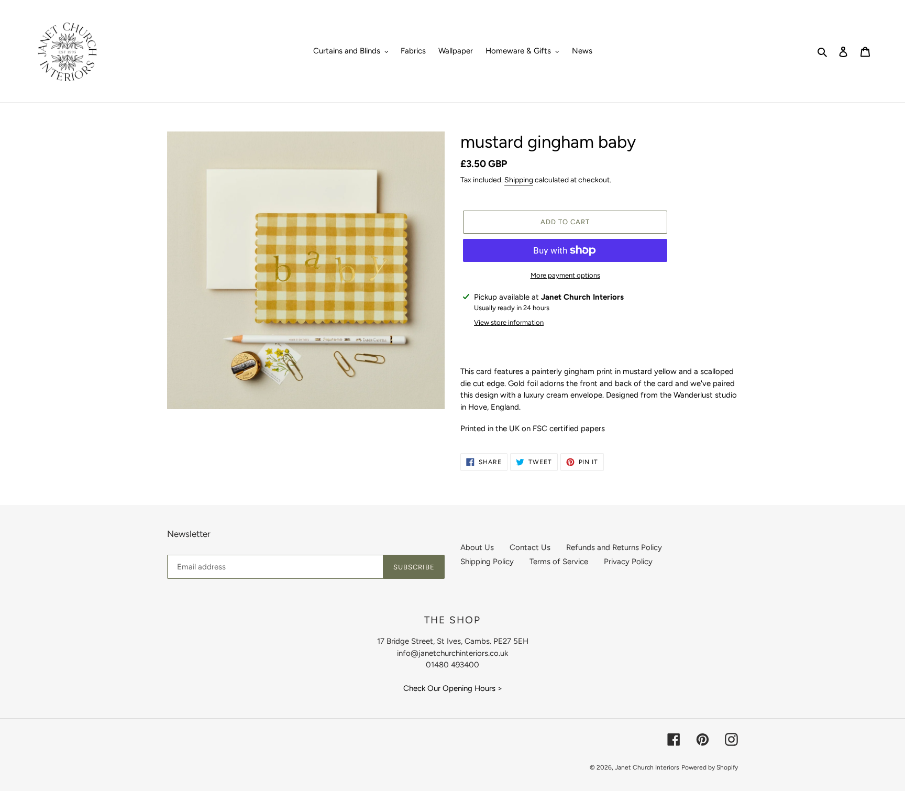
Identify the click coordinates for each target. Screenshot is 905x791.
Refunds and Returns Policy (614, 547)
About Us (477, 547)
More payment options (565, 275)
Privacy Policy (628, 561)
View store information (509, 322)
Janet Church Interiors (647, 767)
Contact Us (530, 547)
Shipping (518, 179)
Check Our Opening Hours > (452, 688)
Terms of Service (558, 561)
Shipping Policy (487, 561)
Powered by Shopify (709, 767)
